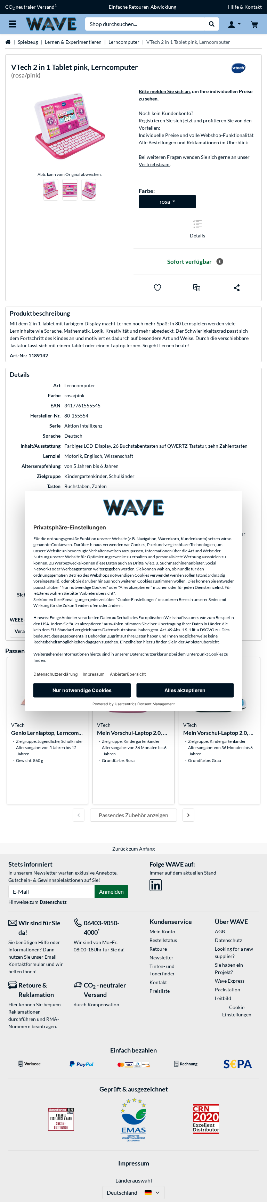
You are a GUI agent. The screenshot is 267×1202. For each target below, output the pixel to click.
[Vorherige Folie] (78, 815)
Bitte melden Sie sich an (164, 91)
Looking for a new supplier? (234, 952)
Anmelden (111, 891)
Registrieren (152, 120)
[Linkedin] (155, 884)
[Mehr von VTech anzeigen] (238, 72)
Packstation (227, 989)
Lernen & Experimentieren (73, 42)
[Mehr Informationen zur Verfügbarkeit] (220, 261)
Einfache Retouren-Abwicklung (142, 7)
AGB (220, 931)
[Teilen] (237, 288)
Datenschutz (53, 902)
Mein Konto (162, 931)
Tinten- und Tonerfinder (162, 969)
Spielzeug (28, 42)
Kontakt (158, 982)
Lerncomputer (123, 42)
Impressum (133, 1163)
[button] (197, 288)
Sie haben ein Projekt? (229, 968)
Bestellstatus (163, 940)
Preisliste (159, 991)
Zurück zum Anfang (133, 849)
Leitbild (223, 998)
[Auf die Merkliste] (157, 288)
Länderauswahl (133, 1180)
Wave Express (229, 981)
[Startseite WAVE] (51, 23)
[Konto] (234, 24)
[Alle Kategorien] (12, 24)
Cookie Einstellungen (236, 1010)
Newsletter (161, 957)
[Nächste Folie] (188, 815)
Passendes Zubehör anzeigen (133, 815)
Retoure (158, 949)
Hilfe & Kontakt (245, 7)
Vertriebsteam (154, 164)
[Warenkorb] (254, 24)
